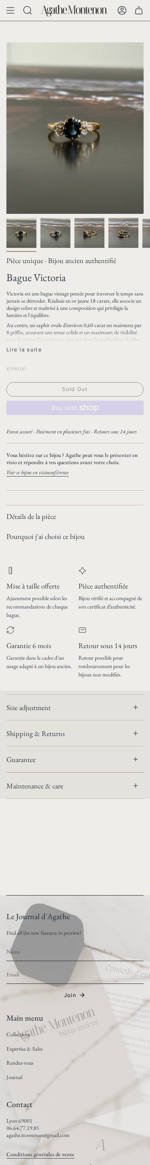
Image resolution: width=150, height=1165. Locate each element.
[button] (27, 10)
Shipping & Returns (35, 733)
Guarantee (21, 759)
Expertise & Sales (24, 1048)
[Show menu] (10, 10)
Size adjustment (28, 707)
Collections (18, 1034)
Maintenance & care (34, 785)
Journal (14, 1077)
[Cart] (138, 10)
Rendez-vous (20, 1062)
